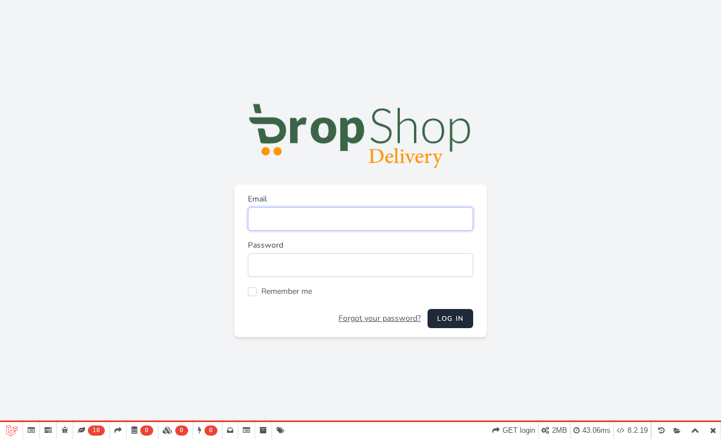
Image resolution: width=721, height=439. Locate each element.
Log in (450, 318)
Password (265, 245)
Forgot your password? (380, 318)
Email (257, 199)
